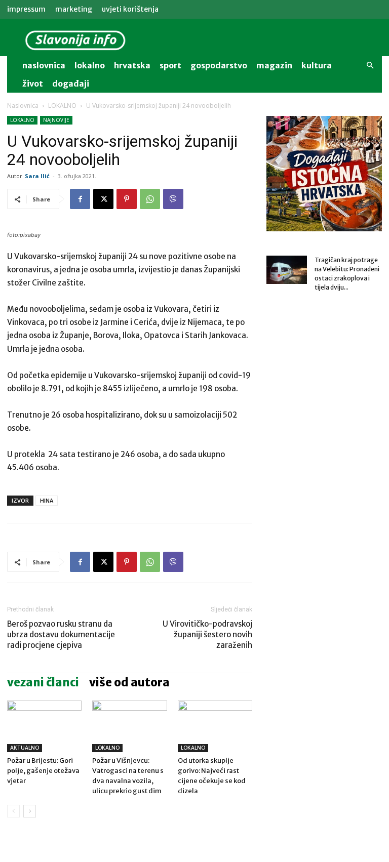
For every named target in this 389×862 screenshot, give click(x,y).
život (32, 83)
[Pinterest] (126, 199)
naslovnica (43, 65)
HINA (46, 500)
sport (170, 65)
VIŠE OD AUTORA (129, 682)
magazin (274, 65)
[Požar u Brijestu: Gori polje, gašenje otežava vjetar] (44, 726)
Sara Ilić (37, 176)
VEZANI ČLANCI (43, 682)
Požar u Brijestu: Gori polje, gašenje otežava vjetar (43, 770)
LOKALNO (62, 105)
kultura (316, 65)
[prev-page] (13, 811)
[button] (370, 65)
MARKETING (73, 9)
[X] (103, 199)
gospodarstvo (218, 65)
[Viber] (173, 199)
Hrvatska (132, 65)
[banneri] (324, 173)
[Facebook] (80, 199)
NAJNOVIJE (56, 120)
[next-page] (29, 811)
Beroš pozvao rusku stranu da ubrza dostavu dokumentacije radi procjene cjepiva (61, 634)
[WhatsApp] (150, 199)
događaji (70, 83)
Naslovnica (22, 105)
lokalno (89, 65)
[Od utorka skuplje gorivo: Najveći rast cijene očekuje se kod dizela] (215, 726)
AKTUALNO (24, 748)
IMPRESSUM (26, 9)
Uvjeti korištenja (130, 9)
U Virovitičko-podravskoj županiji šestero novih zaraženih (207, 634)
